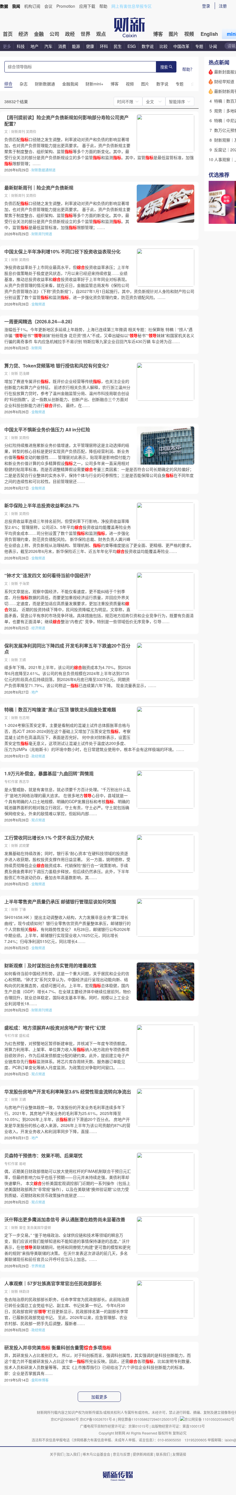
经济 (23, 33)
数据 (4, 6)
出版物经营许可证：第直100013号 (178, 1426)
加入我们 (73, 1454)
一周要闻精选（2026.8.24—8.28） (39, 321)
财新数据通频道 (43, 169)
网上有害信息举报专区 (131, 6)
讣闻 (213, 46)
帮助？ (188, 69)
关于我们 (57, 1454)
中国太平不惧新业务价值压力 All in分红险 (47, 429)
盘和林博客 (40, 1379)
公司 (54, 33)
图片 (173, 33)
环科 (104, 46)
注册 (223, 6)
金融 (39, 33)
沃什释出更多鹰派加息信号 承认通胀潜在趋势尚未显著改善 (64, 1219)
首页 (8, 33)
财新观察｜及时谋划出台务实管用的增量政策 (50, 965)
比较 (163, 46)
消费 (62, 46)
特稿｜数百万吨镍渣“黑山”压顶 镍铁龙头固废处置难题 (60, 710)
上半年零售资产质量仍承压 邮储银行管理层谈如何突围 (60, 902)
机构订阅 (32, 6)
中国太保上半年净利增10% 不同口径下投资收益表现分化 (62, 251)
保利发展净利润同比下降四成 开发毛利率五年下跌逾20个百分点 (67, 649)
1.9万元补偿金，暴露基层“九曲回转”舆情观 (49, 773)
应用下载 (87, 6)
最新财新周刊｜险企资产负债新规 (38, 188)
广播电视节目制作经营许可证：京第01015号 (114, 1426)
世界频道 (38, 1265)
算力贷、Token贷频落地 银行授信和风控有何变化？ (57, 366)
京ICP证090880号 (65, 1419)
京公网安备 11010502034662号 (209, 1419)
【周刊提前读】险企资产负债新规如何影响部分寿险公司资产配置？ (66, 120)
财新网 (36, 347)
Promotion (65, 6)
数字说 (148, 46)
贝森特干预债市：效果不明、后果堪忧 (43, 1155)
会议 (48, 6)
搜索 (164, 67)
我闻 (16, 6)
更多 (7, 46)
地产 (35, 46)
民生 (118, 46)
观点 (101, 33)
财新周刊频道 (41, 233)
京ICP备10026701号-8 (98, 1419)
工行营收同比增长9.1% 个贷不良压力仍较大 (49, 838)
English (209, 33)
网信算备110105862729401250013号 (148, 1419)
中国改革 (181, 46)
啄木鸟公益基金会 (97, 1454)
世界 (85, 33)
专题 (199, 46)
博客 (158, 33)
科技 (21, 46)
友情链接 (179, 1454)
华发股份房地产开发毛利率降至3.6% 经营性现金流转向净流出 (67, 1092)
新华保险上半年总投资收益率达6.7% (41, 505)
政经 (70, 33)
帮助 (103, 6)
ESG (131, 46)
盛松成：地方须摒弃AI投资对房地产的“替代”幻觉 (55, 1028)
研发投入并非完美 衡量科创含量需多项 (57, 1348)
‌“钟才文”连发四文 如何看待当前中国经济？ (48, 575)
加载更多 (99, 1397)
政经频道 (38, 756)
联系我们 (163, 1454)
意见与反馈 (121, 1454)
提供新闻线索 (143, 1454)
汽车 (48, 46)
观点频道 (38, 819)
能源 (76, 46)
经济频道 (38, 627)
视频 (189, 33)
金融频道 (38, 304)
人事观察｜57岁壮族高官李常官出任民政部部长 (53, 1283)
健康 (90, 46)
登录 (206, 6)
